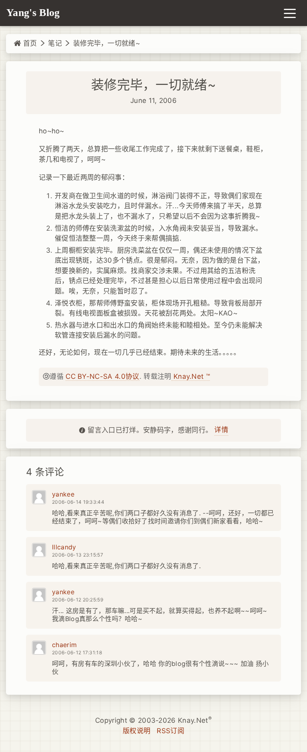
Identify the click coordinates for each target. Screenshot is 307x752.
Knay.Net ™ (190, 376)
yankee (63, 494)
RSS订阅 (170, 731)
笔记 (55, 43)
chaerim (64, 645)
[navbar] (290, 12)
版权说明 (136, 731)
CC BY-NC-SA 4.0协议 (102, 376)
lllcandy (64, 547)
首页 (29, 43)
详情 (221, 430)
